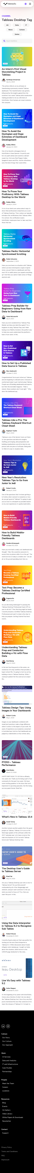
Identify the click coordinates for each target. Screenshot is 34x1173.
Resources (5, 1099)
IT (26, 25)
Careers (5, 1087)
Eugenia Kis (10, 598)
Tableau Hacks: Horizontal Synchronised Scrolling (16, 253)
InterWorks (10, 4)
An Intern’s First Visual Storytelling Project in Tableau (14, 72)
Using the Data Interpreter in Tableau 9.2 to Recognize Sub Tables (16, 926)
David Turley (10, 822)
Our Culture (6, 1041)
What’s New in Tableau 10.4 (17, 816)
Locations (5, 1091)
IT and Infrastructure (10, 1064)
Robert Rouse (11, 934)
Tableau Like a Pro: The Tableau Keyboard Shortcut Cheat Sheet (16, 423)
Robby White (10, 145)
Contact (4, 1129)
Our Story (6, 1037)
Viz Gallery (6, 1110)
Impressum (5, 1160)
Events (4, 1106)
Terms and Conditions (9, 1151)
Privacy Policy (6, 1147)
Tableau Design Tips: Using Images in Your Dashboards (16, 709)
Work (3, 1053)
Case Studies (7, 1068)
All (7, 25)
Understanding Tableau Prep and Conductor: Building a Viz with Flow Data (15, 652)
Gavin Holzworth (12, 316)
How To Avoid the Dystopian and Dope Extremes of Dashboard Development (14, 135)
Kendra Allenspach (12, 543)
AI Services (6, 1057)
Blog (4, 1103)
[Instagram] (8, 1027)
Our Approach (7, 1045)
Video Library (7, 1114)
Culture (22, 30)
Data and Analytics (9, 1060)
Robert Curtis (11, 488)
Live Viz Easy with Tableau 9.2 (16, 982)
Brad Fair (9, 876)
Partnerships (7, 1071)
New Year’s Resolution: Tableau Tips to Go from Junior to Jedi (15, 480)
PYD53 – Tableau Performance (11, 764)
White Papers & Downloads (12, 1117)
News (11, 30)
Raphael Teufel (11, 431)
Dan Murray (10, 661)
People (4, 1080)
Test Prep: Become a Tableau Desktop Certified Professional (16, 590)
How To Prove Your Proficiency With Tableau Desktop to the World (15, 194)
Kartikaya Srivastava (13, 80)
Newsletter (6, 1121)
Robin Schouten (11, 259)
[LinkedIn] (3, 1027)
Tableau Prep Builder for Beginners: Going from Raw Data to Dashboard (16, 308)
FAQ (3, 1155)
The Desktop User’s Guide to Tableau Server (16, 870)
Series (17, 34)
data (17, 25)
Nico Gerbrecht (11, 371)
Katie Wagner (11, 988)
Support (5, 1133)
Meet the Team (8, 1083)
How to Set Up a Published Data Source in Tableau (16, 365)
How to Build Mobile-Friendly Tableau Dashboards (13, 535)
